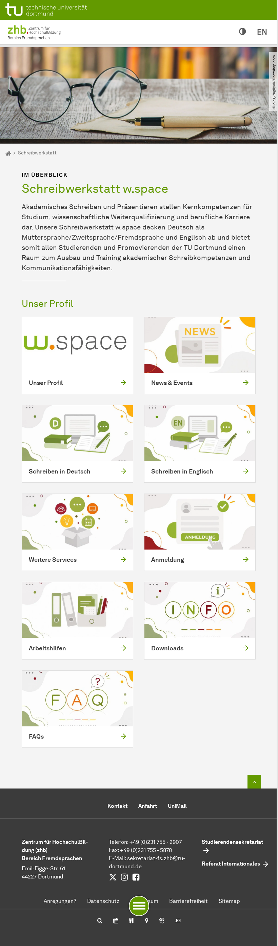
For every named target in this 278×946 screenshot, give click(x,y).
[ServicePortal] (162, 921)
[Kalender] (116, 921)
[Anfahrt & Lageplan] (146, 921)
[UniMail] (178, 921)
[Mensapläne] (131, 921)
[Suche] (100, 921)
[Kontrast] (243, 32)
